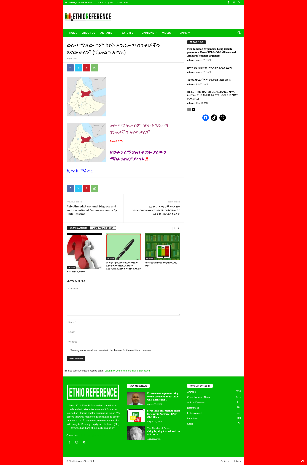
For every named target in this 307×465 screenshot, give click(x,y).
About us (88, 32)
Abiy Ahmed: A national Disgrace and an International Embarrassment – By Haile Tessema (92, 210)
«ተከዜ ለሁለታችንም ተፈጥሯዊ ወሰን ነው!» (209, 79)
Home (73, 32)
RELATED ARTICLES (78, 228)
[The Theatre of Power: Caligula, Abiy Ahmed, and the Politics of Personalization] (136, 433)
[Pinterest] (86, 67)
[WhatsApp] (94, 67)
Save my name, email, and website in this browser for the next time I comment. (111, 350)
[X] (239, 2)
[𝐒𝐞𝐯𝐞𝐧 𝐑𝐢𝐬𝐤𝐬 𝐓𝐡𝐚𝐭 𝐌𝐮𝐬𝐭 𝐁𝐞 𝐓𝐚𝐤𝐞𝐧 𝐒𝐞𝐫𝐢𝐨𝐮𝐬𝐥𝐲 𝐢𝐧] (136, 415)
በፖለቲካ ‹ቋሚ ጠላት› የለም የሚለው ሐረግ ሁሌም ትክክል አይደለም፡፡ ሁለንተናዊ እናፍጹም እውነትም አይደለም (123, 265)
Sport (190, 424)
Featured (126, 32)
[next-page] (178, 228)
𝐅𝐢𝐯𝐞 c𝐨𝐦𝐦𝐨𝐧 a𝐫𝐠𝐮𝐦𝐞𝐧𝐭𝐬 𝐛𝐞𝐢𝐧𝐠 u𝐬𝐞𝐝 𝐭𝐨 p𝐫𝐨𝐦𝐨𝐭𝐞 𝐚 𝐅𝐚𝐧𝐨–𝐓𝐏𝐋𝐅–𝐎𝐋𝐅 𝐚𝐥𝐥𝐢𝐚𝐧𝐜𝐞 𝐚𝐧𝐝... (163, 396)
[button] (239, 33)
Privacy (237, 461)
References (193, 408)
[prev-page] (174, 228)
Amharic (106, 32)
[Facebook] (228, 2)
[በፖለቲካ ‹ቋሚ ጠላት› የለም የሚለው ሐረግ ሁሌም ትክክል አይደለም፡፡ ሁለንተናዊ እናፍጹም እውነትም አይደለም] (123, 246)
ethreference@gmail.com (92, 435)
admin (190, 60)
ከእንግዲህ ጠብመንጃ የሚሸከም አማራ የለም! (161, 264)
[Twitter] (78, 67)
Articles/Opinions (196, 402)
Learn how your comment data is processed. (127, 370)
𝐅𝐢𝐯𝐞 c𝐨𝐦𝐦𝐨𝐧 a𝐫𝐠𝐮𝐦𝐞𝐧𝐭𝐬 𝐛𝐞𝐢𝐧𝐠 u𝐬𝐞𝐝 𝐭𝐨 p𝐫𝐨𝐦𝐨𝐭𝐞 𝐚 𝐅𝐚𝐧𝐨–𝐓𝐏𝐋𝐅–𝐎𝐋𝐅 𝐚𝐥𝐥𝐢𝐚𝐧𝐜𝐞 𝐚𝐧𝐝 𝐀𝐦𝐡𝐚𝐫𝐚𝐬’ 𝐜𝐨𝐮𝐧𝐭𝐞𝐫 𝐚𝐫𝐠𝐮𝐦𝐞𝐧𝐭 (211, 52)
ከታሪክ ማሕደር (80, 170)
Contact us (122, 2)
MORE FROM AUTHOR (103, 228)
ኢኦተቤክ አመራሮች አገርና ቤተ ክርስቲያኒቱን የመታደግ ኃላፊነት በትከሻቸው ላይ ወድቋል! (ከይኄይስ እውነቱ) (156, 210)
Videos (166, 32)
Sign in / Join (105, 2)
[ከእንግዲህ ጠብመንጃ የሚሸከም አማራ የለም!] (162, 246)
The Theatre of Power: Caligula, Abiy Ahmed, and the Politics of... (163, 431)
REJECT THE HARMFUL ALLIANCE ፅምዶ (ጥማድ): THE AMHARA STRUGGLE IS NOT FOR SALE (212, 95)
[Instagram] (234, 2)
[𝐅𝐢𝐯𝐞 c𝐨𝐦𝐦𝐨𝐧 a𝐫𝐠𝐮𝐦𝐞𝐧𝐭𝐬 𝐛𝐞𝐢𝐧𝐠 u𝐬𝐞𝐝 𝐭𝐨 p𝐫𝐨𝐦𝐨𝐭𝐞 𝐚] (136, 398)
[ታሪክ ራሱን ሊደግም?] (84, 251)
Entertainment (194, 413)
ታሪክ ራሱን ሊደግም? (76, 271)
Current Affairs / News (198, 397)
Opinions (147, 32)
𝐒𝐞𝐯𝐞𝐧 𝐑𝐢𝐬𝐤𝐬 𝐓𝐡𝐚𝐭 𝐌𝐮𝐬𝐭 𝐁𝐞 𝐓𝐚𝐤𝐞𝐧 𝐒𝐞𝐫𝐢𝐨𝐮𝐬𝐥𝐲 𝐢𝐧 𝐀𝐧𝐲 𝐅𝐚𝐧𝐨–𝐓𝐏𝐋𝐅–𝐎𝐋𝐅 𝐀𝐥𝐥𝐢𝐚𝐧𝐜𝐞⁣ (163, 414)
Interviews (192, 418)
